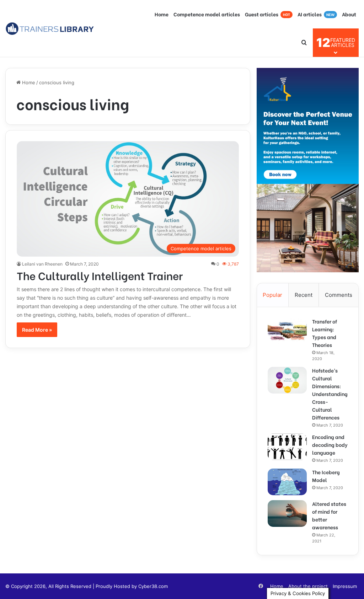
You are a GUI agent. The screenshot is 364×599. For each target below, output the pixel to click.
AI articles (316, 14)
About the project (308, 586)
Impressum (345, 586)
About (349, 14)
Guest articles (267, 14)
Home (161, 14)
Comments (338, 295)
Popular (272, 295)
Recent (303, 295)
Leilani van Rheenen (42, 264)
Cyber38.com (153, 586)
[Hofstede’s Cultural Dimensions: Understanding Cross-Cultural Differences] (287, 380)
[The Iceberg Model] (287, 482)
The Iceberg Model (326, 475)
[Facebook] (260, 586)
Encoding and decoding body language (330, 444)
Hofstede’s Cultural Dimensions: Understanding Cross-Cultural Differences (330, 394)
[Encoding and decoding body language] (287, 446)
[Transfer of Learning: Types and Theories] (287, 331)
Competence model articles (206, 14)
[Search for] (304, 42)
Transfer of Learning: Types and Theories (324, 332)
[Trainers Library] (49, 28)
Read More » (37, 330)
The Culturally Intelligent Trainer (100, 275)
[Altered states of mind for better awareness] (287, 513)
